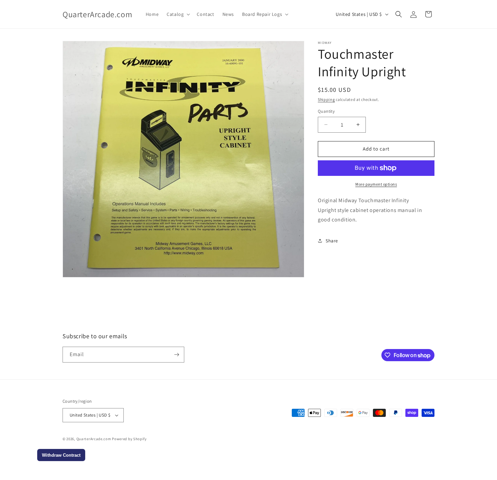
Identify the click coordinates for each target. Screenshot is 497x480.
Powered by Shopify (129, 438)
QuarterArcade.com (93, 438)
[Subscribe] (176, 355)
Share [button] (332, 241)
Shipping (326, 99)
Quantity (326, 111)
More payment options (376, 184)
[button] (178, 14)
